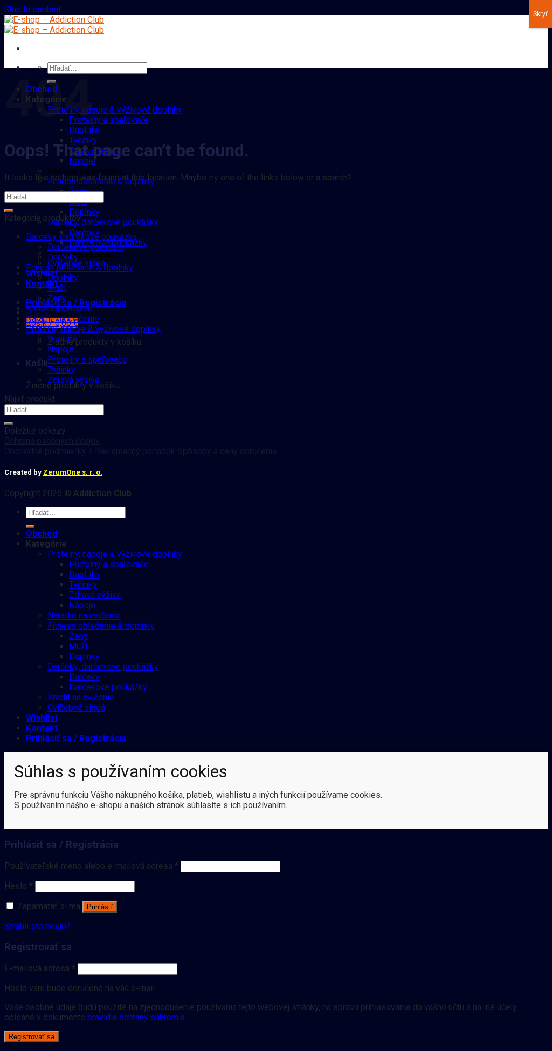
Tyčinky (61, 370)
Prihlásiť (100, 907)
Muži (56, 288)
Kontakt (42, 284)
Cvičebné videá (76, 707)
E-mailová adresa (39, 968)
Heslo (18, 886)
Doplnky (84, 212)
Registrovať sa (31, 1037)
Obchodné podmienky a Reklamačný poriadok (89, 451)
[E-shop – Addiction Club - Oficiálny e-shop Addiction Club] (54, 25)
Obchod (41, 533)
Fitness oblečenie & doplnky (79, 267)
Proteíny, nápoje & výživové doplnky (114, 110)
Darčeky (62, 257)
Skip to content (32, 9)
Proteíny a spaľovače (109, 120)
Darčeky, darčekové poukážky (102, 222)
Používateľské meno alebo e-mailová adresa (91, 866)
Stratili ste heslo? (37, 926)
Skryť (540, 14)
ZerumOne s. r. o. (72, 472)
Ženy (56, 298)
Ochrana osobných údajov (52, 441)
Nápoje (82, 161)
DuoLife (84, 130)
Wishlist (42, 273)
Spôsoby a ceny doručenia (227, 451)
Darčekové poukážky (86, 247)
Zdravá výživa (73, 380)
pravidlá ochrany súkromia (136, 1017)
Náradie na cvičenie (85, 172)
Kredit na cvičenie (81, 253)
